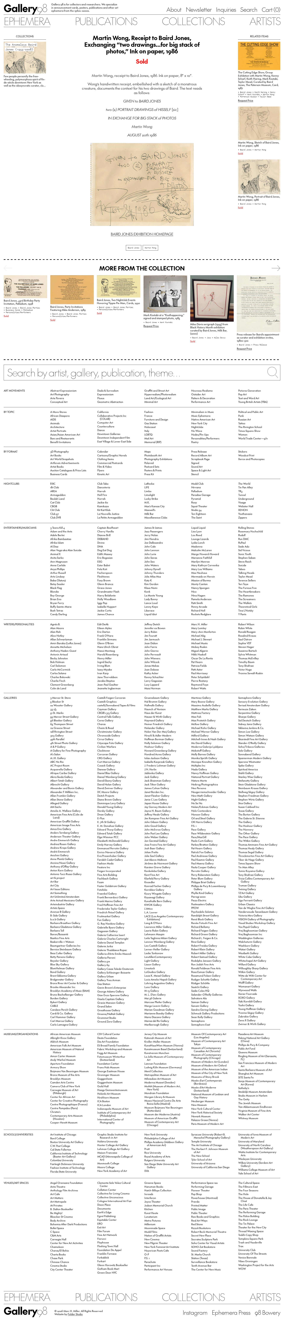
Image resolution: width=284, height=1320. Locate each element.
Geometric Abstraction (110, 402)
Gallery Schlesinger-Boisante (113, 972)
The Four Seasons (248, 1190)
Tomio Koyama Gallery (251, 871)
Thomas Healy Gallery (251, 848)
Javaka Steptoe (106, 680)
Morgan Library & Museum (159, 1097)
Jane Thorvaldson (107, 677)
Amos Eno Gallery (60, 829)
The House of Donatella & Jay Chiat (255, 1199)
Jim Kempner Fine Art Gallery (161, 818)
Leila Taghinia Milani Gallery (160, 938)
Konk (147, 591)
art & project (57, 878)
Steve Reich (244, 561)
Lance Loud (151, 603)
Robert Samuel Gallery (204, 957)
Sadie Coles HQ (200, 990)
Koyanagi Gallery (154, 897)
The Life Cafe (245, 1204)
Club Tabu (102, 483)
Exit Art (101, 1227)
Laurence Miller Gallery (157, 927)
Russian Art (244, 419)
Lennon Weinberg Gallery (159, 941)
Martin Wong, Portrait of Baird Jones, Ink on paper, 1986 (259, 198)
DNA (100, 546)
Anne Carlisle (58, 565)
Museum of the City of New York (209, 1073)
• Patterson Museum (248, 96)
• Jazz (208, 337)
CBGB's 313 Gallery (108, 713)
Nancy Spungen (200, 588)
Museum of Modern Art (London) (210, 1061)
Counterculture (105, 426)
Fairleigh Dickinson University (67, 1164)
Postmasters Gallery (202, 904)
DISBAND (102, 539)
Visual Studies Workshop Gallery (256, 923)
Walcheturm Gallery (250, 941)
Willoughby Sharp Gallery (253, 968)
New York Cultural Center (205, 1108)
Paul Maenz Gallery (202, 863)
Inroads (148, 1194)
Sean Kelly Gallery (201, 1017)
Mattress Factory (200, 713)
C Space (55, 1231)
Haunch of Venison (155, 709)
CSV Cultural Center (108, 1034)
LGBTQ (148, 434)
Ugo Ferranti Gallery (250, 900)
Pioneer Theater (200, 1190)
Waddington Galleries (250, 938)
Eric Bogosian (105, 557)
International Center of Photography (110, 1121)
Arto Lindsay (57, 576)
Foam (100, 882)
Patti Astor (197, 669)
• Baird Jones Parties (29, 307)
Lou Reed (196, 535)
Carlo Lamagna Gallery (63, 1024)
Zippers (242, 517)
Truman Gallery (247, 885)
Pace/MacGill (198, 837)
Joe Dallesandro (153, 542)
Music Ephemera (200, 415)
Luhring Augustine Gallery (159, 983)
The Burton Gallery (249, 814)
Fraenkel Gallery (107, 893)
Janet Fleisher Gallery (156, 795)
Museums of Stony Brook (205, 1077)
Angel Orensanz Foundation (66, 1183)
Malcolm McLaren (201, 550)
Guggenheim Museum (110, 1082)
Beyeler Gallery (59, 960)
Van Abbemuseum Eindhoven (255, 1107)
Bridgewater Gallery (62, 979)
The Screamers (246, 599)
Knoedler (149, 882)
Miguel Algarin (199, 650)
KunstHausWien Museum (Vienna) (163, 1045)
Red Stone (197, 1224)
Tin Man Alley (246, 867)
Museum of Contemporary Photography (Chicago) (206, 1056)
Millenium (149, 1224)
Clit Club (55, 510)
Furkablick (103, 1257)
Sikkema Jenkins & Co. (251, 728)
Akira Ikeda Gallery (61, 777)
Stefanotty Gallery (248, 780)
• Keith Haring (260, 92)
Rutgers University (154, 1160)
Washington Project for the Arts (256, 1265)
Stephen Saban (247, 557)
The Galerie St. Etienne (251, 818)
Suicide (242, 565)
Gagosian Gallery (107, 931)
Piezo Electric (198, 900)
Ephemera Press (231, 1312)
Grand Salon (104, 1006)
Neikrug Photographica (204, 784)
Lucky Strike (151, 498)
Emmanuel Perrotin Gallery (112, 848)
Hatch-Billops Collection (157, 1190)
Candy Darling (58, 614)
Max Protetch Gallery (203, 720)
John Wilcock (151, 662)
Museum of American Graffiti (160, 1118)
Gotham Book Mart (108, 1268)
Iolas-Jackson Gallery (156, 758)
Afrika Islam (57, 542)
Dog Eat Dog (104, 550)
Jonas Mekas (151, 665)
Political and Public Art (250, 412)
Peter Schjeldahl (200, 677)
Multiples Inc (198, 765)
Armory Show (58, 1067)
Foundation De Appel (109, 1250)
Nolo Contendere (201, 810)
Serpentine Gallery (249, 713)
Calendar (102, 451)
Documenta (103, 1208)
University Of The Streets (252, 1253)
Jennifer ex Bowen (154, 628)
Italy (146, 431)
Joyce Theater (152, 1201)
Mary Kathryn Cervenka (205, 565)
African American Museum (65, 1034)
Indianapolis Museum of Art (112, 1108)
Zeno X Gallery (246, 1020)
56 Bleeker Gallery (61, 720)
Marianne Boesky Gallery (159, 1013)
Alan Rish (55, 632)
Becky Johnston (59, 658)
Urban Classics (246, 904)
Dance (101, 430)
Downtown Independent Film (113, 437)
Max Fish (196, 716)
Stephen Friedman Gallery (253, 795)
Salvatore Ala (199, 998)
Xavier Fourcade (247, 994)
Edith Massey (104, 554)
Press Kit (149, 474)
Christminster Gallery (109, 731)
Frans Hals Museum (108, 1067)
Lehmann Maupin (154, 934)
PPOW (195, 908)
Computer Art (105, 422)
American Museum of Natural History (67, 1050)
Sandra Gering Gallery (204, 1009)
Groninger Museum (108, 1075)
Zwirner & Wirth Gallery (252, 1024)
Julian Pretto (151, 852)
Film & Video (104, 466)
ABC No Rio (57, 762)
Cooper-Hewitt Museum (64, 1122)
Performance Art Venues (158, 1269)
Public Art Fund (246, 1048)
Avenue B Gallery (60, 911)
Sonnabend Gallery (249, 754)
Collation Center (106, 1189)
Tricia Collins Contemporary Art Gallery (256, 880)
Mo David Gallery (201, 743)
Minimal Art (151, 402)
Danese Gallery (106, 769)
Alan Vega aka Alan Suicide (66, 550)
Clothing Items (105, 459)
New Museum (199, 1105)
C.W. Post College (60, 1146)
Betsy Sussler (57, 584)
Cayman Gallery (106, 709)
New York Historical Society (206, 1112)
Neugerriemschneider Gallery (208, 792)
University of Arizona (203, 1163)
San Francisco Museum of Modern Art (257, 1064)
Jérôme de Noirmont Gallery (161, 863)
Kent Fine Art (151, 875)
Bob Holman (57, 662)
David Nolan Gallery (109, 784)
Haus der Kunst (153, 713)
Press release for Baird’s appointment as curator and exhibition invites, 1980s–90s (258, 337)
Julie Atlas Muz (152, 576)
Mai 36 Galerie (152, 998)
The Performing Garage (252, 1212)
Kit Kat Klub (103, 510)
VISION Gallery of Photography (256, 919)
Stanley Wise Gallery (250, 777)
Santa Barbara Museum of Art (255, 1070)
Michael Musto (199, 643)
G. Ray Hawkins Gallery (110, 923)
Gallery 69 (103, 965)
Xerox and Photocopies (251, 459)
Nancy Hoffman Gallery (205, 773)
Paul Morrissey (199, 673)
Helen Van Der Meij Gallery (160, 731)
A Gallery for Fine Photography (68, 750)
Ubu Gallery (245, 896)
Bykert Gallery (58, 1002)
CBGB (53, 506)
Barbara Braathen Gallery (65, 923)
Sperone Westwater (249, 762)
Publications (106, 21)
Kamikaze (103, 506)
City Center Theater (61, 1269)
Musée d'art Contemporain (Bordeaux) (206, 1082)
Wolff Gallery (246, 982)
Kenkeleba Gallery (155, 871)
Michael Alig (198, 635)
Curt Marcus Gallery (108, 762)
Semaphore (198, 1021)
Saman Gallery (199, 1002)
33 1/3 (53, 709)
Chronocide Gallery (108, 735)
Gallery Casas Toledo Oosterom (115, 969)
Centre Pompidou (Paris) (64, 1108)
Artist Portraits (58, 431)
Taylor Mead (245, 576)
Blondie (54, 591)
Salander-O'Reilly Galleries (206, 994)
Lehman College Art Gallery (113, 1149)
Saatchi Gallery (200, 987)
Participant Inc (152, 1265)
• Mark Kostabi (253, 94)
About (173, 9)
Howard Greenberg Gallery (160, 750)
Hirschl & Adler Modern (157, 735)
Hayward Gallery (154, 720)
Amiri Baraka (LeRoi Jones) (65, 643)
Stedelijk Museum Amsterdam (255, 1091)
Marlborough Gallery (156, 1024)
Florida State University (63, 1171)
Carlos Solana (58, 673)
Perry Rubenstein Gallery (205, 875)
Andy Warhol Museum (63, 1060)
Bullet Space (57, 1228)
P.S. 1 (193, 826)
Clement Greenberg (62, 684)
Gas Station (150, 423)
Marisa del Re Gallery (156, 1021)
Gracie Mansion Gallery (111, 1002)
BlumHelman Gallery (62, 968)
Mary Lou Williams (201, 569)
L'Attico (148, 908)
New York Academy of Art (112, 1171)
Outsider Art (198, 394)
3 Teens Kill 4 (57, 527)
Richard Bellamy (200, 927)
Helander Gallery (154, 728)
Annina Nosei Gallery (62, 863)
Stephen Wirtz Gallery (251, 799)
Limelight (149, 495)
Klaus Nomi (150, 588)
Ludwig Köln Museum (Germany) (163, 1067)
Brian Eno (55, 599)
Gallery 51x (103, 961)
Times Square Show (249, 431)
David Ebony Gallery (109, 780)
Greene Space (152, 1183)
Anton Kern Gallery (61, 870)
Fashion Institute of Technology (67, 1167)
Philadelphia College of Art (159, 1138)
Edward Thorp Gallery (110, 829)
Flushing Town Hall (107, 1246)
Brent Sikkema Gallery (63, 975)
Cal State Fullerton (60, 1149)
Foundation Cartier (108, 1063)
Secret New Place (201, 1235)
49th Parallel (57, 739)
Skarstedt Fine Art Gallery (253, 739)
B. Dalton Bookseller (61, 1209)
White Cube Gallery (249, 957)
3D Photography (59, 451)
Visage (242, 502)
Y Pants (242, 614)
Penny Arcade (199, 606)
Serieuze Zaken (247, 709)
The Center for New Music (206, 1269)
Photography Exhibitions (158, 459)
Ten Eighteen (198, 514)
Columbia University (61, 1160)
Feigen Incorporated (109, 871)
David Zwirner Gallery (109, 788)
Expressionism (105, 394)
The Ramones (246, 595)
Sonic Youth (244, 554)
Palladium (196, 491)
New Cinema (151, 1239)
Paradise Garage (201, 495)
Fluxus (100, 398)
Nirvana (196, 487)
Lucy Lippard (151, 684)
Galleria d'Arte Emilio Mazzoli (114, 953)
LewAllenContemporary (158, 957)
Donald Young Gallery (109, 807)
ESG (99, 561)
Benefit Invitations (60, 442)
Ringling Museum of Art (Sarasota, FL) (257, 1057)
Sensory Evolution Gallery (253, 701)
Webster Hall (245, 506)
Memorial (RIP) (152, 442)
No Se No (196, 803)
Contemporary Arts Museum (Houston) (66, 1117)
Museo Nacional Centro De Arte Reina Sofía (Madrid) (162, 1102)
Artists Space (57, 908)
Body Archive (58, 1220)
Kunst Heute (151, 1213)
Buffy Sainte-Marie (61, 606)
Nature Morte (199, 780)
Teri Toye (243, 584)
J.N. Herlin (150, 769)
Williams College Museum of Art (256, 1169)
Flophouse (103, 1242)
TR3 (240, 491)
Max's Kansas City (154, 506)
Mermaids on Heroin (203, 576)
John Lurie (150, 554)
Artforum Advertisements (64, 463)
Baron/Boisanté (59, 934)
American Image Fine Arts (65, 825)
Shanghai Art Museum (250, 1073)
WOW (242, 1268)
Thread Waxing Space (251, 1231)
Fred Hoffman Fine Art (110, 905)
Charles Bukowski (60, 677)
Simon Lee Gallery (248, 731)
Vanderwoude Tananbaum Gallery (257, 911)
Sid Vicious (244, 550)
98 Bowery (267, 1312)
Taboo (241, 569)
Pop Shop (196, 1194)
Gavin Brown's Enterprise (111, 987)
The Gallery (245, 822)
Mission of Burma (201, 580)
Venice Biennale (247, 1257)
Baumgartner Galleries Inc (65, 945)
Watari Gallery (246, 949)
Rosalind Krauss (247, 635)
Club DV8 (55, 517)
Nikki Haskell (198, 654)
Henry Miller (104, 658)
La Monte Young (153, 595)
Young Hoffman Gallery (251, 1009)
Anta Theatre (57, 1186)
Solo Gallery (245, 750)
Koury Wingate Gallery (157, 893)
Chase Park (56, 1258)
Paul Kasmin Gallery (202, 859)
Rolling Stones (246, 527)
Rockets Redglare (201, 614)
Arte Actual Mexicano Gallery (67, 900)
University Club (246, 1250)
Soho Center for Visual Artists (207, 1243)
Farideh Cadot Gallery (110, 859)
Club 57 (54, 514)
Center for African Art (62, 1097)
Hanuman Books (153, 1186)
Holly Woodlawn (106, 599)
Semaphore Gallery (249, 697)
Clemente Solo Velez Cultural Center (113, 1184)
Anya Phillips (57, 569)
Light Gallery (151, 960)
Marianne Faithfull (201, 557)
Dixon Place (104, 1204)
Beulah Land (57, 498)
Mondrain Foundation (156, 1093)
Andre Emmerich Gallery (64, 840)
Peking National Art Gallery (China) (254, 1039)
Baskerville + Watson (62, 941)
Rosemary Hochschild (250, 531)
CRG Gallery (104, 758)
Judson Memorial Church (158, 1205)
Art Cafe (55, 1194)
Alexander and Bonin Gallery (67, 788)
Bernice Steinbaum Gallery (65, 949)
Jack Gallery (151, 777)
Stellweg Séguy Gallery (251, 792)
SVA (146, 1171)
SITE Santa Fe (246, 1077)
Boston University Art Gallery (66, 1142)
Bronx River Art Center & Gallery (69, 983)
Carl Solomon (58, 665)
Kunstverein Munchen (156, 1053)
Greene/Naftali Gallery (110, 1014)
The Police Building (248, 1216)
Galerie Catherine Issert (111, 935)
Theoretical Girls (247, 606)
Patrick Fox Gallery (202, 852)
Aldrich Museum (59, 1041)
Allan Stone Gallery (61, 799)
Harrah (101, 491)
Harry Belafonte (106, 595)
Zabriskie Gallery (248, 1016)
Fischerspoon (104, 573)
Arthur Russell (58, 573)
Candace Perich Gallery (63, 1009)
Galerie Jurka (105, 946)
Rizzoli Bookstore (201, 1228)
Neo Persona (198, 788)
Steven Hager (246, 647)
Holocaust (150, 427)
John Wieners (152, 658)
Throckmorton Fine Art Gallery (255, 856)
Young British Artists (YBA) (253, 402)
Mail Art (148, 438)
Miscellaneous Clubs (155, 517)
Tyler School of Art (201, 1159)
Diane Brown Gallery (109, 799)
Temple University (201, 1141)
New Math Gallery (201, 795)
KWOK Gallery (153, 905)
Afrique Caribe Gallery (63, 773)
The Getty (244, 1099)
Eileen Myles (104, 628)
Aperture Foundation (62, 1063)
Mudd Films (150, 1231)
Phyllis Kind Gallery (202, 893)
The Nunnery (245, 829)
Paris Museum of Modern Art (207, 1124)
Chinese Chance (59, 1262)
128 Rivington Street (61, 731)
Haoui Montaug (106, 650)
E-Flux (100, 818)
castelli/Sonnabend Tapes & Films (116, 705)
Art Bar (54, 881)
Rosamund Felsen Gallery (205, 975)
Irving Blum (103, 665)
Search (248, 9)
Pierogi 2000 (198, 896)
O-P (146, 1254)
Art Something (58, 893)
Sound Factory (199, 1250)
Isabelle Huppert (106, 606)
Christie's (55, 1112)
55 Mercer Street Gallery (64, 716)
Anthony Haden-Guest (63, 650)
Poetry (195, 442)
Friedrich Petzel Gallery (110, 912)
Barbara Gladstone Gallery (65, 927)
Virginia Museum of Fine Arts (254, 1110)
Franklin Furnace (107, 1253)
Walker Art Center (248, 1114)
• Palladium (27, 310)
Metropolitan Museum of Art (160, 1075)
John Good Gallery (155, 826)
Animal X (55, 554)
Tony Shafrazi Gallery (250, 875)
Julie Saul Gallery (154, 856)
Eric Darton (103, 632)
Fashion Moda (105, 863)
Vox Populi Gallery (248, 927)
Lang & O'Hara (153, 923)
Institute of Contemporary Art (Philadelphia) (114, 1114)
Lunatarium (150, 1216)
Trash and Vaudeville (250, 1242)
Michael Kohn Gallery (203, 728)
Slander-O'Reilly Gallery (252, 743)
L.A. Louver (151, 912)
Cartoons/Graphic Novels (112, 455)
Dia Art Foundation (108, 1041)
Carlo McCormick (60, 669)
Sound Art (196, 466)
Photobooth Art (153, 455)
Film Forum (103, 1231)
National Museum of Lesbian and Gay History (210, 1095)
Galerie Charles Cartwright (112, 938)
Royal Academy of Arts (157, 1156)
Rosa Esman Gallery (202, 972)
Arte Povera (57, 398)
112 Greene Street (60, 728)
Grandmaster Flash (108, 591)
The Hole (243, 1194)
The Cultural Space (249, 1183)
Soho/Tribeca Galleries (251, 746)
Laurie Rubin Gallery (156, 930)
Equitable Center (107, 1220)
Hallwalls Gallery (154, 705)
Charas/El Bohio (59, 1250)
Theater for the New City (252, 1227)
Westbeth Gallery (248, 953)
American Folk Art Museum (65, 1045)
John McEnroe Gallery (157, 829)
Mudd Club (197, 483)
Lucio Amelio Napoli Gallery (160, 979)
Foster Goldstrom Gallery (111, 886)
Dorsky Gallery (105, 810)
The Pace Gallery (248, 837)
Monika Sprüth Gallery (204, 758)
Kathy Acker (151, 673)
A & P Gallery (58, 746)
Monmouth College (108, 1163)
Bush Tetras (56, 610)
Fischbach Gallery (107, 878)
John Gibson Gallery (156, 822)
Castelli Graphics (107, 701)
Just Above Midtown (155, 859)
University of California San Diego (210, 1167)
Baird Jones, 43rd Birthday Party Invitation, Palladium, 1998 (22, 302)
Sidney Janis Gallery (249, 724)
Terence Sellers (247, 580)
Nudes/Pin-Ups (200, 434)
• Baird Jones (245, 92)
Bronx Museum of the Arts (65, 1075)
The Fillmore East (248, 1186)
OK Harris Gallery (201, 822)
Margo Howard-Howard (205, 554)
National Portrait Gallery (205, 777)
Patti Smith (197, 603)
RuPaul (242, 542)
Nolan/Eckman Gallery (204, 807)
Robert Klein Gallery (202, 949)
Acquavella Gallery (61, 769)
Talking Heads (246, 573)
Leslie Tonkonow (153, 953)
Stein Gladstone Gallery (252, 784)
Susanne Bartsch (247, 650)
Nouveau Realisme (202, 390)
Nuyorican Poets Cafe (156, 1250)
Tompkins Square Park (250, 1238)
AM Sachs (55, 807)
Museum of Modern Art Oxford (208, 1065)
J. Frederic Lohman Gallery (159, 765)
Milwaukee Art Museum (157, 1078)
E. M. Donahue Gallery (110, 826)
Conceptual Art (58, 402)
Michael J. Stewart (201, 639)
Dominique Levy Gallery (111, 803)
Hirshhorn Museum (108, 1097)
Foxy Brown (104, 580)
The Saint (196, 517)
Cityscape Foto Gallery (110, 743)
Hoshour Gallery (153, 746)
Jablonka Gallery (154, 773)
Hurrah (101, 498)
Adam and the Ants (61, 531)
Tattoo (241, 423)
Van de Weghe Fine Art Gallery (256, 908)
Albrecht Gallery (59, 784)
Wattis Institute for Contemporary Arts (257, 1153)
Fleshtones (103, 576)
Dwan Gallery (105, 814)
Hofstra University (107, 1141)
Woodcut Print (246, 455)
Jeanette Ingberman (109, 688)
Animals (54, 423)
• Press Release (259, 344)
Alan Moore (57, 628)
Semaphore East (200, 1024)
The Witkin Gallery (249, 840)
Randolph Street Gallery (205, 915)
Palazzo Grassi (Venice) (204, 1120)
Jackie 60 (102, 502)
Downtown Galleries (108, 434)
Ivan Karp (103, 673)
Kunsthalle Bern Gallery (157, 901)
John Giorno (151, 650)
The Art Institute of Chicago (206, 1145)
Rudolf (241, 535)
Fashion (148, 412)
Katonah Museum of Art (157, 1038)
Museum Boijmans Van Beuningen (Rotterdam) (163, 1109)
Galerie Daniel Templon (110, 942)
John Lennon (151, 550)
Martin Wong (150, 247)
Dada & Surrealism (108, 390)
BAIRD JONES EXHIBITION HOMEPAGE (142, 233)
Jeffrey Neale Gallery (156, 814)
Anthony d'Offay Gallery (64, 866)
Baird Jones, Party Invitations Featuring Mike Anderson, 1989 (68, 308)
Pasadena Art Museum (251, 1034)
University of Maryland (251, 1141)
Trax (240, 1246)
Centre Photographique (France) (69, 1104)
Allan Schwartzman (61, 639)
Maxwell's (149, 510)
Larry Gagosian (153, 680)
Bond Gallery (57, 972)
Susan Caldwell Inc (248, 807)
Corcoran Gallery (107, 754)
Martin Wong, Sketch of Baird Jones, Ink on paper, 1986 (258, 144)
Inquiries (226, 9)
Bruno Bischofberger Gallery (66, 994)
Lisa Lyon (196, 531)
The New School (200, 1155)
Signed (195, 463)
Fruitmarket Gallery (108, 916)
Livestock (149, 968)
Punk (241, 415)
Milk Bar (149, 514)
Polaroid (149, 463)
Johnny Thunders (154, 573)
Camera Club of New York (65, 1086)
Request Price (245, 100)
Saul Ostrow (245, 639)
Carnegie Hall (58, 1239)
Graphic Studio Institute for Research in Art (112, 1136)
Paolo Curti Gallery (202, 840)
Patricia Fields (199, 665)
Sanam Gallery (199, 1006)
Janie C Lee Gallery (155, 799)
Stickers (242, 451)
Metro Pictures (152, 1220)
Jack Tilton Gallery (154, 784)
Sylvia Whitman (247, 654)
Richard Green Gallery (204, 934)
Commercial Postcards (110, 463)
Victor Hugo (245, 669)
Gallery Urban (105, 976)
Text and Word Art (248, 398)
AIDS (53, 419)
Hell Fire (102, 495)
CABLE (54, 1006)
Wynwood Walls (247, 990)
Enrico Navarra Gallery (110, 852)
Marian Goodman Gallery (159, 1009)
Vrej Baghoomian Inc (250, 934)
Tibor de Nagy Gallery (251, 859)
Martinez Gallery (201, 697)
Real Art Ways (199, 1220)
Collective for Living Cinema (113, 1193)
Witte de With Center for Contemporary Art (252, 977)
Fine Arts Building (107, 875)
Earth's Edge (104, 1212)
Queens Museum (248, 1052)
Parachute (150, 1262)
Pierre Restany (199, 680)
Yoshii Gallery (246, 1005)
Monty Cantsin (199, 584)
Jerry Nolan (151, 535)
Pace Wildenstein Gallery (205, 833)
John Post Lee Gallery (156, 833)
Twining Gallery (247, 889)
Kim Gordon (151, 584)
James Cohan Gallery (156, 788)
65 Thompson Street (61, 724)
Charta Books (58, 1254)
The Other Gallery (248, 833)
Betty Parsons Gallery (62, 957)
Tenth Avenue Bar (201, 1265)
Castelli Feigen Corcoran (111, 697)
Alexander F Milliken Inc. (64, 792)
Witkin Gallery (246, 972)
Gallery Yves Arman (108, 980)
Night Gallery (199, 799)
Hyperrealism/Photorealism (160, 394)
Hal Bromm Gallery (155, 701)
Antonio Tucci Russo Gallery (66, 874)
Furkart (101, 1261)
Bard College (57, 1138)
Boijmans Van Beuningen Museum (69, 1071)
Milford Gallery (200, 735)
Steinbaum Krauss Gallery (253, 788)
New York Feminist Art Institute (161, 1247)
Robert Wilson (246, 624)
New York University (155, 1134)
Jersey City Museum (155, 1034)
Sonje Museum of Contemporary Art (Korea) (256, 1082)
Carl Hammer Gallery (62, 1017)
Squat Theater (199, 506)
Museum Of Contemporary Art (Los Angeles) (208, 1035)
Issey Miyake (104, 669)
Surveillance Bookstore (204, 1262)
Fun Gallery (104, 920)
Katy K (148, 580)
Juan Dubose (151, 669)
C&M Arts (55, 1235)
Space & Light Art (201, 470)
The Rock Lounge (248, 1220)
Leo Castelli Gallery (155, 945)
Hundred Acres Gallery (157, 754)
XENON (243, 510)
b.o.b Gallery (57, 919)
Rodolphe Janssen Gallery (206, 960)
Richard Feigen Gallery (204, 930)
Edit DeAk (103, 624)
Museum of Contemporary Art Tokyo (208, 1042)
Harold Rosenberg (107, 654)
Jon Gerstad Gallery (155, 840)
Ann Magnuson (59, 561)
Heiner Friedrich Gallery (158, 724)
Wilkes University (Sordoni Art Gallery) (255, 1164)
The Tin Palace (246, 1223)
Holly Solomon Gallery (157, 743)
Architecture (57, 427)
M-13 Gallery (151, 990)
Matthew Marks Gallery (204, 709)
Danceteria (103, 487)
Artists (264, 21)
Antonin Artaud (59, 654)
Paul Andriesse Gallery (204, 856)
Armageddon (58, 495)
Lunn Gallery (151, 987)
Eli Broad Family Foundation (113, 1045)
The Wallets (245, 603)
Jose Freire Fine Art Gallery (160, 844)
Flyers (100, 470)
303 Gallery (57, 735)
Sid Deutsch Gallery (249, 720)
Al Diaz (54, 546)
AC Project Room (60, 765)
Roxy (194, 502)
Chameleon (57, 1247)
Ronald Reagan (247, 632)
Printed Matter (199, 1205)
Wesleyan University (250, 1159)
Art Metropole (58, 1201)
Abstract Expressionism (63, 390)
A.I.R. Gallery (58, 758)
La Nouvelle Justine (108, 514)
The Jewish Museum (249, 1103)
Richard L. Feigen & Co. (204, 938)
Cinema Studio (58, 1265)
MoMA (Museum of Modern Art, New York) (162, 1087)
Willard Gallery (247, 964)
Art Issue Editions (60, 889)
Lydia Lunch (198, 542)
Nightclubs (197, 427)
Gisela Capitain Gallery (110, 999)
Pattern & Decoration (203, 398)
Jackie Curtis (104, 610)
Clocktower (103, 750)
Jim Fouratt (150, 635)
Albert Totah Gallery (61, 780)
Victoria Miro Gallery (250, 915)
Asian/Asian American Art (65, 434)
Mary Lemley (198, 628)
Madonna (196, 546)
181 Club (54, 487)
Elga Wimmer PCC (108, 837)
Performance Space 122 (204, 1183)
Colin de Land (58, 688)
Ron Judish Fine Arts (202, 964)
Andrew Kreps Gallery (63, 847)
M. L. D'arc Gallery (155, 994)
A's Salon (55, 754)
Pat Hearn (197, 662)
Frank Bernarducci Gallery (112, 897)
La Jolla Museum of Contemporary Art (164, 1058)
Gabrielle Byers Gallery (110, 927)
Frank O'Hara (105, 635)
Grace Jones (104, 588)
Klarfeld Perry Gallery (156, 878)
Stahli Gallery (246, 773)
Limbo (147, 491)
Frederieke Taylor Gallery (112, 908)
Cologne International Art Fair (114, 1201)
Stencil (195, 474)
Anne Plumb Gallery (61, 859)
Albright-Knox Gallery (63, 1038)
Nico (194, 591)
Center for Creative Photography (69, 1100)
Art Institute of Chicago (63, 1134)
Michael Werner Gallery (205, 731)
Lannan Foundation (155, 1063)
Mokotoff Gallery (201, 750)
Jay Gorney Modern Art (158, 807)
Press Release (199, 451)
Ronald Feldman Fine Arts (206, 968)
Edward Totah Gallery (109, 833)
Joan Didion (151, 643)
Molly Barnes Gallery (203, 754)
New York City (199, 423)
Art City (54, 885)
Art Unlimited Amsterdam (64, 896)
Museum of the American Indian (209, 1069)
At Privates (56, 1205)
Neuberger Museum (202, 1101)
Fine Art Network (107, 1235)
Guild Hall (103, 1086)
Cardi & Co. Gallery (61, 1013)
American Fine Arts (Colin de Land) (66, 816)
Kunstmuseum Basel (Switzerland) (163, 1049)
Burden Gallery (59, 998)
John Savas (150, 557)
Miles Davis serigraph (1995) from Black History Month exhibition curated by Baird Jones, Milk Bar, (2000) (209, 328)
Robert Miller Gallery (203, 953)
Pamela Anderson (201, 599)
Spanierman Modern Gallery (254, 758)
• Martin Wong (267, 94)
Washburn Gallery (248, 945)
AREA (53, 491)
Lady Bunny (151, 599)
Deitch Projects (105, 795)
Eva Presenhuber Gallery (111, 856)
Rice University (152, 1152)
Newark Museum (201, 1116)
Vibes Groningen (248, 1261)
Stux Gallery (245, 803)
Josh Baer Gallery (154, 848)
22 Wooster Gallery (61, 705)
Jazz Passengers (153, 531)
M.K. (147, 502)
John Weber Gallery (156, 837)
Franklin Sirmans (106, 639)
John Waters (151, 565)
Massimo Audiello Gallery (205, 705)
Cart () (271, 9)
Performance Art (200, 402)
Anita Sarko (57, 557)
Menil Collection (153, 1071)
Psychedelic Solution (202, 911)
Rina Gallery (198, 941)
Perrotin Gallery (200, 871)
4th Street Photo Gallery (64, 743)
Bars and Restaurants (62, 438)
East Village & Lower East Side (114, 441)
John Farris (150, 647)
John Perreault (152, 654)
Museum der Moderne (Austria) (162, 1114)
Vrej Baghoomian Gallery (252, 930)
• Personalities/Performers (17, 312)
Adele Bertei (57, 535)
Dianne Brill (103, 535)
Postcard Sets (151, 466)
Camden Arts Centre (62, 1082)
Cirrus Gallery (105, 739)
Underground (246, 498)
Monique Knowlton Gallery (206, 762)
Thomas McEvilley (248, 658)
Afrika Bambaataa (60, 539)
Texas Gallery (246, 810)
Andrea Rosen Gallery (63, 844)
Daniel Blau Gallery (108, 773)
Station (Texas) (199, 1258)
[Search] (142, 375)
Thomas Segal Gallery (250, 852)
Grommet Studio (106, 1018)
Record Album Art (201, 455)
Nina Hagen (198, 595)
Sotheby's (243, 1088)
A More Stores (58, 412)
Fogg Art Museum (107, 1053)
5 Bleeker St (57, 701)
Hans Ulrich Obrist (107, 647)
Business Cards (58, 474)
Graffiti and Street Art (156, 390)
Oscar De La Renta (202, 658)
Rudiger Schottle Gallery (205, 979)
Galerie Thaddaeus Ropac (112, 950)
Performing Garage (202, 1186)
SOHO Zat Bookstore (203, 1247)
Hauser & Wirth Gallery (157, 716)
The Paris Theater (248, 1208)
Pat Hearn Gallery (201, 848)
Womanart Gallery (249, 986)
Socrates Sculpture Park (204, 1239)
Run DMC (243, 539)
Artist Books (57, 466)
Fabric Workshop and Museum (114, 1049)
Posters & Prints (153, 470)
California (103, 412)
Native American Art (203, 419)
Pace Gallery (198, 829)
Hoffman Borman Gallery (158, 739)
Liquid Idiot (150, 614)
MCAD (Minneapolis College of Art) (115, 1158)
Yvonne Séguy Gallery (251, 1012)
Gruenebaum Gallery (156, 697)
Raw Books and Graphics (205, 1216)
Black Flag (56, 588)
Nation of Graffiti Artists (157, 1235)
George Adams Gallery (110, 991)
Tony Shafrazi (246, 665)
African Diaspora (60, 415)
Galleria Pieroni (106, 957)
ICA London (104, 1105)
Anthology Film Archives (64, 1190)
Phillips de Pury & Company (253, 1045)
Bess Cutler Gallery (61, 953)
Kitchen (148, 1209)
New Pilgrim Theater (156, 1243)
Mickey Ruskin (199, 647)
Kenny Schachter (154, 677)
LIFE (146, 487)
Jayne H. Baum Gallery (157, 810)
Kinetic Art (103, 474)
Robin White (245, 628)
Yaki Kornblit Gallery (250, 1001)
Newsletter (199, 9)
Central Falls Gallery (109, 716)
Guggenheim (104, 1078)
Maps (147, 451)
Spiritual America (248, 769)
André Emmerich (60, 851)
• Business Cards (12, 310)
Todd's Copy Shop (248, 1235)
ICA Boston (103, 1101)
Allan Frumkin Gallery (62, 795)
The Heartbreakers (249, 591)
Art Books (55, 455)
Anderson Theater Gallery (65, 836)
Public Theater (199, 1213)
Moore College (105, 1167)
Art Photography (59, 394)
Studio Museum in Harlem (252, 1095)
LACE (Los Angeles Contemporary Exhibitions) (164, 917)
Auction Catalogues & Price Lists (68, 470)
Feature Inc (103, 867)
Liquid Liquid (198, 527)
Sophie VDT (244, 643)
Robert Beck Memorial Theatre (208, 1231)
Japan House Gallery (156, 803)
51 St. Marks (56, 713)
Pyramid (196, 498)
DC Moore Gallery (107, 792)
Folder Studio (75, 1314)
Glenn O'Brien (105, 643)
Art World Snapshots (62, 459)
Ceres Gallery (105, 720)
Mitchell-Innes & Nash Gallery (208, 739)
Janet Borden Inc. (154, 792)
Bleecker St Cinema (61, 1216)
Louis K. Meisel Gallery (157, 975)
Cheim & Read (105, 728)
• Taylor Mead (264, 96)
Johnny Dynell (152, 569)
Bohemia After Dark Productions (68, 1224)
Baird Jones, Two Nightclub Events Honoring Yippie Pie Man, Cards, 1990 (118, 301)
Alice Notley (57, 635)
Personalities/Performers (205, 438)
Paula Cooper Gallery (203, 867)
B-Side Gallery (58, 915)
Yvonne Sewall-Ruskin (250, 673)
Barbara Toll (57, 930)
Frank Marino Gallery (109, 901)
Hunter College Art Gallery (112, 1145)
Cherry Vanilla (105, 531)
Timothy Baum (246, 662)
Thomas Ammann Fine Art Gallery (257, 844)
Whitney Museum (248, 1118)
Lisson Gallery (152, 964)
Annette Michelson (61, 647)
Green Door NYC (107, 1272)
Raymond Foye (199, 684)
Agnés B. (55, 624)
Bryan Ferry (57, 603)
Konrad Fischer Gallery (157, 886)
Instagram (195, 1312)
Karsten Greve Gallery (157, 867)
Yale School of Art (248, 1173)
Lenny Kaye (151, 606)
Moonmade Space (154, 1228)
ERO (100, 1223)
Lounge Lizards (200, 539)
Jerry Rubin (150, 632)
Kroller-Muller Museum (157, 1041)
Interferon (150, 1198)
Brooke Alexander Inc (62, 987)
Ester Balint (103, 565)
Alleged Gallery (59, 803)
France (148, 415)
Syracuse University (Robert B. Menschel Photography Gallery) (210, 1136)
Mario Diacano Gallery (157, 1017)
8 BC (52, 483)
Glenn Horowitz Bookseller (112, 1265)
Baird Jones (133, 247)
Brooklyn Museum (60, 1078)
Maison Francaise (107, 1152)
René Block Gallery (202, 919)
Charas (101, 724)
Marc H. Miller (199, 624)
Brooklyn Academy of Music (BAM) (70, 990)
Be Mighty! (56, 1213)
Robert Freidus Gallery (204, 945)
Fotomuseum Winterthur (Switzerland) (111, 1058)
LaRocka (149, 483)
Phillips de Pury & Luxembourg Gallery (208, 887)
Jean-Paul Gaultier (107, 684)
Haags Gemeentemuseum (112, 1090)
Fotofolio (102, 889)
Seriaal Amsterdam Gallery (254, 705)
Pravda (195, 1201)
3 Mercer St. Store (60, 697)
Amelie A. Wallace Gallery (65, 810)
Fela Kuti (102, 569)
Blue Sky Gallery (59, 964)
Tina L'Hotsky (245, 610)
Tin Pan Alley (245, 487)
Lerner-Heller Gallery (157, 949)
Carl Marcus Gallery (61, 1021)
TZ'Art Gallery (246, 893)
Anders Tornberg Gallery (64, 832)
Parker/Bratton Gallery (204, 844)
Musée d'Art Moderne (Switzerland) (203, 1089)
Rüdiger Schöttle (200, 983)
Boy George (57, 595)
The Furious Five (247, 588)
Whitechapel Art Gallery (252, 960)
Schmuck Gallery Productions (207, 1013)
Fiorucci (101, 1238)
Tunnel (242, 495)
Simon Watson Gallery (251, 735)
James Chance (105, 614)
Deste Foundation (107, 1038)
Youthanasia (245, 514)
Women (242, 434)
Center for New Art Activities (66, 1243)
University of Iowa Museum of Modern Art (255, 1136)
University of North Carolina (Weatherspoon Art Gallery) (255, 1146)
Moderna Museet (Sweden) (159, 1082)
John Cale (150, 546)
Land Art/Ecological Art (157, 398)
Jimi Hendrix (151, 539)
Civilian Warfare (106, 746)
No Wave (196, 431)
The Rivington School (250, 427)
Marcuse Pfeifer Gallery (157, 1002)
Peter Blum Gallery (202, 878)
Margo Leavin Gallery (157, 1006)
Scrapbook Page (200, 459)
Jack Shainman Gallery (157, 780)
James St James (153, 527)
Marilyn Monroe (200, 561)
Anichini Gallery (59, 855)
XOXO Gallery (246, 997)
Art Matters (56, 1198)
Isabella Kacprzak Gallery (159, 762)
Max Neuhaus (199, 573)
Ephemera (27, 21)
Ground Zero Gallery (109, 1021)
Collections (193, 21)
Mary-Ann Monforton (203, 632)
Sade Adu (243, 546)
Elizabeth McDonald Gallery (113, 840)
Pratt (147, 1149)
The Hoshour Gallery (250, 826)
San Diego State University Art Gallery (161, 1165)
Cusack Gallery (106, 765)
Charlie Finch (57, 680)
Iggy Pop (102, 603)
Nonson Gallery (200, 814)
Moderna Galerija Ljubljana (207, 746)
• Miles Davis (218, 337)
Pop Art (242, 394)
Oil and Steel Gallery (203, 818)
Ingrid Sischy (104, 662)
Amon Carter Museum (63, 1056)
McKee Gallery (199, 724)
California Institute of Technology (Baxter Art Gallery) (68, 1155)
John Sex (149, 561)
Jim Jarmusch (152, 639)
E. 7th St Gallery (106, 822)
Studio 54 (196, 510)
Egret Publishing (106, 1216)
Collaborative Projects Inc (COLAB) (111, 417)
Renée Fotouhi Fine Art (204, 923)
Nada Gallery (199, 769)
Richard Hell (198, 610)
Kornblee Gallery (154, 889)
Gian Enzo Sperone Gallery (113, 995)
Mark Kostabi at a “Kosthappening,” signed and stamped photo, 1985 (163, 316)
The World (244, 483)
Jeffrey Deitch (152, 624)
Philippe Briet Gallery (203, 882)
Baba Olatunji (58, 580)
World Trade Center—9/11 (253, 438)
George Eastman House (111, 1071)
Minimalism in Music (202, 412)
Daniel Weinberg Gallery (111, 777)
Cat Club (55, 502)
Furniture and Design (156, 419)
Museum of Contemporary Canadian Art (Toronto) (206, 1049)
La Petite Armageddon (110, 517)
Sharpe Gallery (247, 716)
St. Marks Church (201, 1254)
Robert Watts (198, 688)
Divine (101, 542)
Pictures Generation (249, 390)
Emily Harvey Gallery (109, 844)
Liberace (149, 610)
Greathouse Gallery (108, 1010)
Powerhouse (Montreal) (204, 1198)
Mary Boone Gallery (202, 701)
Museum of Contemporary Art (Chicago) (161, 1123)
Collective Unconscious (110, 1197)
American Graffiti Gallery (64, 821)
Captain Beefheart (107, 527)
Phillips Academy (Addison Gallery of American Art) (164, 1143)
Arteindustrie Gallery (62, 904)
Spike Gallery (246, 765)
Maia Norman (152, 688)
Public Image (198, 1209)
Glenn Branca (105, 584)
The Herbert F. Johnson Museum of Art (209, 1150)
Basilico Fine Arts (59, 938)
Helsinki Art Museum (109, 1093)
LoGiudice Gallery (154, 972)
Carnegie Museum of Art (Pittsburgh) (64, 1091)
